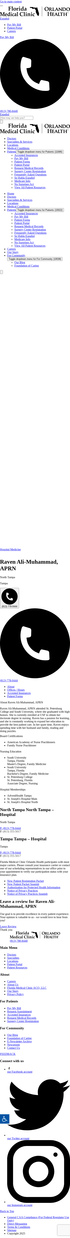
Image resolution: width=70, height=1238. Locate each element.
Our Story (12, 991)
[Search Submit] (1, 122)
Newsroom (13, 1044)
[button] (4, 1119)
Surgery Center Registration (23, 1021)
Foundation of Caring (19, 1038)
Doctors (11, 954)
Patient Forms (15, 696)
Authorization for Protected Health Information (33, 887)
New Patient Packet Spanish (23, 884)
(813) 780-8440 (19, 940)
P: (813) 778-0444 (10, 828)
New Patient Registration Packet (25, 880)
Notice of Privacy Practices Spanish (27, 893)
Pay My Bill (14, 24)
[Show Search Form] (1, 272)
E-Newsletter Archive (19, 1041)
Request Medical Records (21, 1017)
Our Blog (12, 1034)
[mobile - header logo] (35, 15)
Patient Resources (17, 967)
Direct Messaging (17, 1223)
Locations (12, 961)
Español (4, 18)
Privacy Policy (15, 994)
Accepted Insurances (19, 693)
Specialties (13, 957)
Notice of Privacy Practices (22, 890)
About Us (12, 984)
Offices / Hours (16, 689)
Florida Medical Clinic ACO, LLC (26, 987)
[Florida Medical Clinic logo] (35, 132)
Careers (11, 31)
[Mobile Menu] (1, 5)
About (10, 686)
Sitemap (11, 1230)
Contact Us (13, 1047)
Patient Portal (14, 27)
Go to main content (11, 1)
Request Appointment (19, 1011)
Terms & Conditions (18, 1226)
